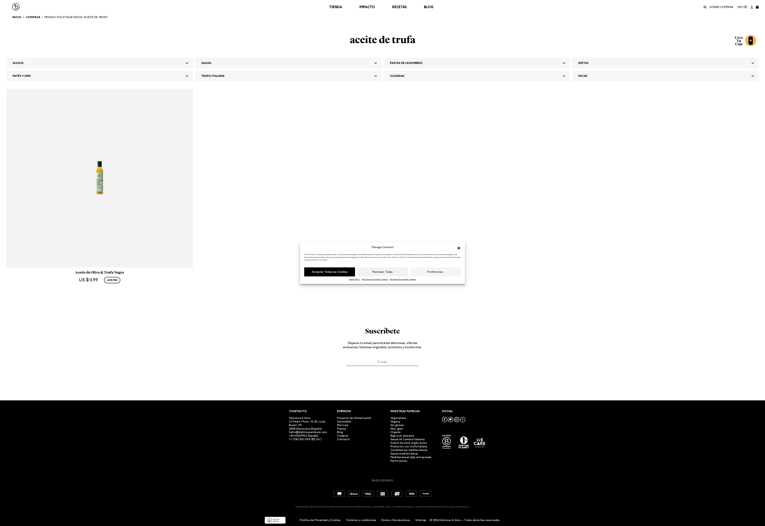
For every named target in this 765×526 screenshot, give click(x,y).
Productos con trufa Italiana (408, 446)
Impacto (367, 7)
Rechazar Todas (383, 272)
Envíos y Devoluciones (396, 520)
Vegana (395, 421)
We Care (342, 425)
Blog (428, 7)
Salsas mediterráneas (404, 453)
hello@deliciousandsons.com (308, 432)
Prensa (341, 428)
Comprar (33, 17)
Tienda (335, 7)
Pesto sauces (398, 460)
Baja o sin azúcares (402, 435)
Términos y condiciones (361, 520)
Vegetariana (398, 418)
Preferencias (435, 272)
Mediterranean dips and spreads (411, 457)
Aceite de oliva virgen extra (408, 443)
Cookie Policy (354, 279)
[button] (459, 247)
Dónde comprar (721, 7)
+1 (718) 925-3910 (300, 439)
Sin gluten (397, 425)
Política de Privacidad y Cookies (375, 279)
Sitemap (420, 520)
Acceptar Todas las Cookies (330, 272)
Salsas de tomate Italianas (407, 439)
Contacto (343, 439)
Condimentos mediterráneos (409, 450)
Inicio (17, 17)
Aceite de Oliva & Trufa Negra (99, 272)
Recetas (399, 7)
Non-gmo (396, 428)
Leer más (112, 280)
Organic (395, 432)
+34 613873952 (298, 435)
